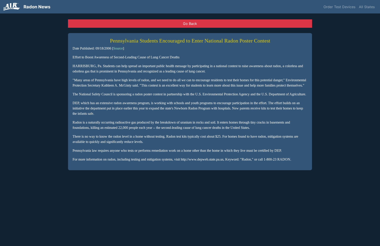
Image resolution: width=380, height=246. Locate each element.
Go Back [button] (190, 23)
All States (367, 7)
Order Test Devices (339, 7)
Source (118, 48)
